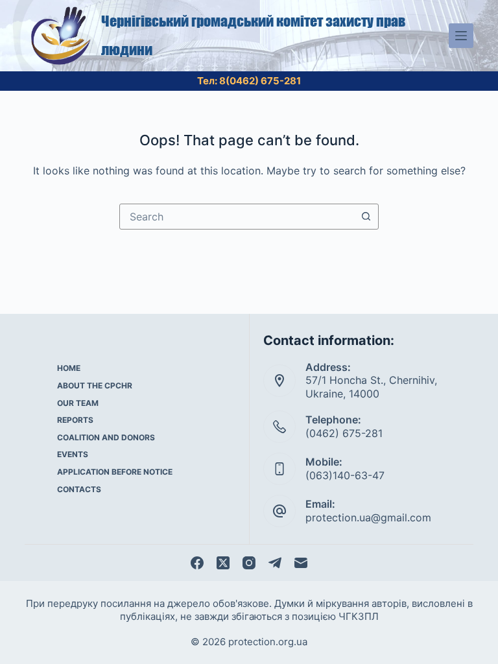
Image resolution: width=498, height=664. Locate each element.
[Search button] (365, 216)
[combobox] (236, 217)
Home (68, 368)
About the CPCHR (94, 385)
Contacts (79, 489)
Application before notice (114, 472)
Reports (75, 420)
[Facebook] (197, 562)
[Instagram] (249, 562)
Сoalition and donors (106, 437)
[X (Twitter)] (223, 562)
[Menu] (461, 35)
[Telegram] (274, 562)
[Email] (300, 562)
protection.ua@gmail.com (368, 517)
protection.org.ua (267, 641)
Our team (78, 403)
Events (72, 454)
